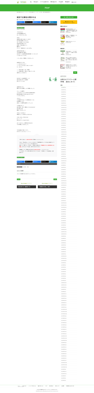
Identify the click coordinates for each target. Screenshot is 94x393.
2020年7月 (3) (63, 240)
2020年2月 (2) (63, 251)
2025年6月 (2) (63, 118)
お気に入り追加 (20, 27)
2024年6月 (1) (63, 145)
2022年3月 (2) (63, 198)
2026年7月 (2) (63, 89)
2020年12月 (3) (63, 229)
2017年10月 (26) (64, 313)
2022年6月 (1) (63, 194)
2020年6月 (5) (63, 242)
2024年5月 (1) (63, 147)
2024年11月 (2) (63, 134)
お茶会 (65, 82)
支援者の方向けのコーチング (71, 41)
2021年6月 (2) (63, 216)
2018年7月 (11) (63, 293)
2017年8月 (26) (63, 318)
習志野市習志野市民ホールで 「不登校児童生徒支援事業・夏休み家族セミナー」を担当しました (71, 30)
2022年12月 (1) (63, 180)
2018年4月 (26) (63, 300)
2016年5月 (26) (63, 351)
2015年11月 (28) (64, 364)
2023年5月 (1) (63, 171)
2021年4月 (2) (63, 220)
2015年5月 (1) (63, 378)
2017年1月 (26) (63, 333)
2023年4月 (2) (63, 174)
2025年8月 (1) (63, 114)
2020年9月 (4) (63, 236)
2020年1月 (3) (63, 253)
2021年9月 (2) (63, 209)
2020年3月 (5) (63, 249)
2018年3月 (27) (63, 302)
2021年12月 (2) (63, 202)
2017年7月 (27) (63, 320)
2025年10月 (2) (63, 109)
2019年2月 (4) (63, 278)
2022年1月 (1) (63, 200)
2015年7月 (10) (63, 373)
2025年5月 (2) (63, 120)
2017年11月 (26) (64, 311)
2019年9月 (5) (63, 262)
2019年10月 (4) (63, 260)
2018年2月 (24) (63, 304)
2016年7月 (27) (63, 347)
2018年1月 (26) (63, 307)
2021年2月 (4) (63, 225)
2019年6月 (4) (63, 269)
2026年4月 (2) (63, 96)
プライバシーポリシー (21, 386)
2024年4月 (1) (63, 149)
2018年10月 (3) (63, 287)
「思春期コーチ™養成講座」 (46, 151)
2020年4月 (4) (63, 247)
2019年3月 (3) (63, 276)
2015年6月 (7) (63, 375)
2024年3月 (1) (63, 151)
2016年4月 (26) (63, 353)
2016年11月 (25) (64, 338)
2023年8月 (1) (63, 165)
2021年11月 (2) (63, 205)
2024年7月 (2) (63, 143)
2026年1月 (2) (63, 103)
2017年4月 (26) (63, 327)
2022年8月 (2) (63, 189)
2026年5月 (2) (63, 94)
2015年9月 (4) (63, 369)
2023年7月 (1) (63, 167)
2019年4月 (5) (63, 273)
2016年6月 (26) (63, 349)
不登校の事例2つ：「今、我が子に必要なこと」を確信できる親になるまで (71, 52)
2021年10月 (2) (63, 207)
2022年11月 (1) (63, 182)
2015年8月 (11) (63, 371)
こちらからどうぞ (44, 149)
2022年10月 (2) (63, 185)
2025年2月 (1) (63, 127)
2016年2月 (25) (63, 358)
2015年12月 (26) (64, 362)
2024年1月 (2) (63, 156)
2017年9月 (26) (63, 316)
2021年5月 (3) (63, 218)
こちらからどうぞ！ (40, 139)
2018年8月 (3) (63, 291)
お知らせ (63, 79)
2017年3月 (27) (63, 329)
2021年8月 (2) (63, 211)
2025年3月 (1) (63, 125)
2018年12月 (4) (63, 282)
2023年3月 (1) (63, 176)
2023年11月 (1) (63, 160)
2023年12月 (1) (63, 158)
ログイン (28, 173)
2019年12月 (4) (63, 256)
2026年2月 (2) (63, 100)
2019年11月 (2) (63, 258)
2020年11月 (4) (63, 231)
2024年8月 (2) (63, 140)
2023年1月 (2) (63, 178)
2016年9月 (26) (63, 342)
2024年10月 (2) (63, 136)
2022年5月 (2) (63, 196)
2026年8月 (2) (63, 87)
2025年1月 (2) (63, 129)
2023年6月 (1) (63, 169)
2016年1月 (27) (63, 360)
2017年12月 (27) (64, 309)
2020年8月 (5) (63, 238)
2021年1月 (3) (63, 227)
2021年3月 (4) (63, 222)
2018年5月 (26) (63, 298)
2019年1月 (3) (63, 280)
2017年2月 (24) (63, 331)
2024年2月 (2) (63, 154)
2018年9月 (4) (63, 289)
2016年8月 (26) (63, 344)
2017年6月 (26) (63, 322)
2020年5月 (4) (63, 245)
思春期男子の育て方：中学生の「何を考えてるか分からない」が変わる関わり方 (71, 66)
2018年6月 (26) (63, 296)
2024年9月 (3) (63, 138)
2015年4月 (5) (63, 380)
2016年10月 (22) (64, 340)
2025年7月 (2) (63, 116)
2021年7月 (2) (63, 214)
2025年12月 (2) (63, 105)
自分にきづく (70, 82)
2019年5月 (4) (63, 271)
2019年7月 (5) (63, 267)
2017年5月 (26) (63, 324)
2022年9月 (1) (63, 187)
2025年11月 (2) (63, 107)
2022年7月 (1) (63, 191)
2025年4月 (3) (63, 123)
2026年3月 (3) (63, 98)
